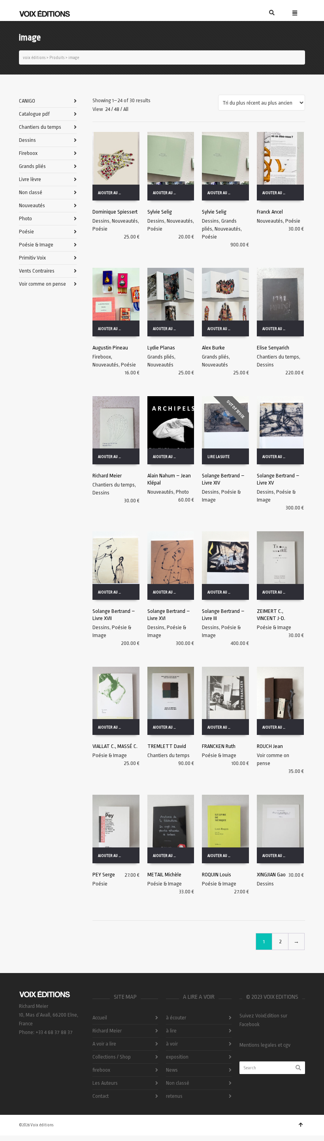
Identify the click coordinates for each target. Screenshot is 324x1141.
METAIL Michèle (164, 875)
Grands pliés (160, 357)
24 (107, 109)
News (172, 1070)
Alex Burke (213, 348)
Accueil (99, 1018)
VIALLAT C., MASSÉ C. (115, 746)
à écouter (176, 1018)
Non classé (30, 192)
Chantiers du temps (278, 357)
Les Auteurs (105, 1083)
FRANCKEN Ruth (218, 746)
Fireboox (101, 357)
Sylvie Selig (159, 212)
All (125, 109)
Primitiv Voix (32, 258)
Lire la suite (218, 457)
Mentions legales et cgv (264, 1045)
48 (116, 109)
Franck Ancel (270, 212)
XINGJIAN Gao (271, 875)
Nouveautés (125, 221)
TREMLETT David (166, 746)
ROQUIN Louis (216, 875)
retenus (174, 1096)
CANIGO (27, 101)
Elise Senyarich (273, 348)
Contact (100, 1096)
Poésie (99, 229)
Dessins (100, 221)
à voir (172, 1044)
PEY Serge (103, 875)
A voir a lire (104, 1044)
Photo (182, 492)
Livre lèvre (30, 179)
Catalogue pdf (34, 114)
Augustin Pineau (110, 348)
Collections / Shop (111, 1057)
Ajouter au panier (113, 193)
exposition (177, 1057)
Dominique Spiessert (115, 212)
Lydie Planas (161, 348)
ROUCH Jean (270, 746)
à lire (171, 1031)
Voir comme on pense (42, 284)
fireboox (101, 1070)
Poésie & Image (274, 627)
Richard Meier (107, 476)
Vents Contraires (37, 271)
